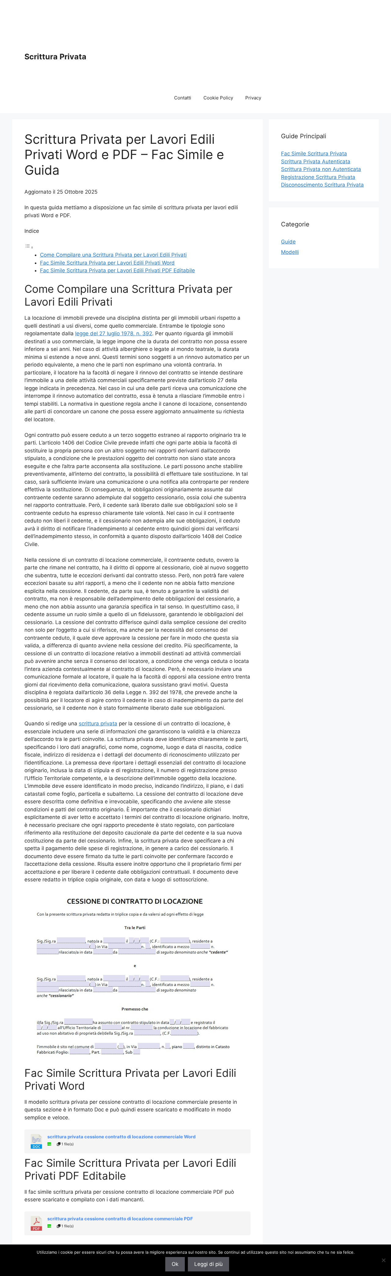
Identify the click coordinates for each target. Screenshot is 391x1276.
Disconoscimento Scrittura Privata (322, 185)
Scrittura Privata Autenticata (315, 161)
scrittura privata (98, 723)
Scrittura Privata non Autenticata (321, 169)
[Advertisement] (267, 47)
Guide (288, 242)
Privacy (253, 98)
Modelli (290, 252)
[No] (383, 1260)
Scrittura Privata (55, 56)
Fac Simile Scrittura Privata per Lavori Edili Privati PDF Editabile (117, 270)
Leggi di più (208, 1264)
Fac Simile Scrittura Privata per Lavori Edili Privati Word (107, 263)
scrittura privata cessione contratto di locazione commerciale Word (121, 1137)
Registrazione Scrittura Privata (318, 177)
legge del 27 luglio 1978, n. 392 (113, 333)
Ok (175, 1264)
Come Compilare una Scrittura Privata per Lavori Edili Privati (113, 255)
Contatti (182, 98)
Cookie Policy (218, 98)
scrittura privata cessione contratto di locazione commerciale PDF (120, 1219)
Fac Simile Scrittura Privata (314, 154)
